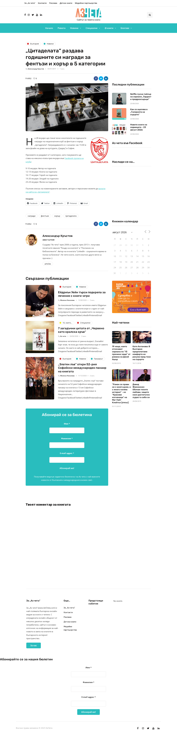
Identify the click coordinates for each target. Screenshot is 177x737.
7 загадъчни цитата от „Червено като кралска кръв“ (81, 330)
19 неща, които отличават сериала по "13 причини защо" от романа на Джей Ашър (121, 353)
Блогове (125, 28)
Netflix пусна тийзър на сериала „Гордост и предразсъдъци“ (140, 96)
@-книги (109, 28)
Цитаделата (70, 216)
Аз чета (63, 336)
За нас (33, 645)
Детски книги (66, 3)
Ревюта (61, 28)
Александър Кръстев (36, 69)
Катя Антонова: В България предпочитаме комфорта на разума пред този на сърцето (142, 353)
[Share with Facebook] (96, 78)
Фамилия (67, 438)
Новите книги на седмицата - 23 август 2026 (138, 127)
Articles (48, 263)
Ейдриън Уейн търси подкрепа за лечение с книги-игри (82, 294)
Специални (91, 28)
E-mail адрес (67, 453)
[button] (67, 107)
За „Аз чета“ (29, 3)
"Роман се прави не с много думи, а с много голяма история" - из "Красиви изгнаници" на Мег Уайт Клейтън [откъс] (121, 393)
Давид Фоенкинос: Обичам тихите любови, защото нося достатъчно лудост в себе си (141, 391)
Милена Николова (67, 300)
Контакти (42, 3)
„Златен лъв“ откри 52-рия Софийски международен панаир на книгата (82, 368)
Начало (49, 28)
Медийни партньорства (86, 3)
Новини (74, 28)
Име (67, 423)
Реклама (53, 3)
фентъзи (45, 216)
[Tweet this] (101, 78)
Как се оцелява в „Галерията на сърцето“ (138, 112)
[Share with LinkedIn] (106, 78)
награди (32, 216)
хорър (57, 216)
